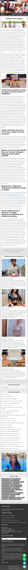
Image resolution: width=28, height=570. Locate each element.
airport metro (5, 480)
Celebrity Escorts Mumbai (6, 528)
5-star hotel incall (6, 478)
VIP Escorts (5, 499)
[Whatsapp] (24, 555)
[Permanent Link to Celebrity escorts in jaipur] (14, 24)
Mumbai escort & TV (15, 494)
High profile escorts (7, 486)
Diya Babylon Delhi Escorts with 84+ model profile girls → (14, 250)
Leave (6, 562)
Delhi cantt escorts (7, 483)
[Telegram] (24, 563)
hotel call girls (17, 486)
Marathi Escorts (19, 492)
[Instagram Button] (20, 14)
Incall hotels (18, 489)
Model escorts (5, 494)
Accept (3, 562)
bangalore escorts (6, 481)
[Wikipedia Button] (26, 14)
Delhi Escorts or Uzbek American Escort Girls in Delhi (12, 531)
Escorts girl (16, 483)
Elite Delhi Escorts (5, 532)
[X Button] (13, 14)
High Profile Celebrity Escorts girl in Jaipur (13, 195)
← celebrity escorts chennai (14, 252)
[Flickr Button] (21, 14)
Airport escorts (16, 478)
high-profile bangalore (16, 485)
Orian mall (12, 496)
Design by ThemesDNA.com (14, 568)
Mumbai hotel (5, 496)
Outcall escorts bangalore (9, 497)
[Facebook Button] (14, 14)
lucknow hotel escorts (7, 492)
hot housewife (15, 488)
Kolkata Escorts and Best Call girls (8, 530)
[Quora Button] (23, 14)
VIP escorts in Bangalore (15, 499)
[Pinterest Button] (16, 14)
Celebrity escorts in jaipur (14, 18)
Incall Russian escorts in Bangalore (8, 515)
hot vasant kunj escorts (8, 489)
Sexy (23, 497)
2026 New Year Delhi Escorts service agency (10, 520)
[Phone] (24, 559)
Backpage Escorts (14, 480)
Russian (19, 497)
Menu (4, 14)
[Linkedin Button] (18, 14)
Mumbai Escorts (5, 527)
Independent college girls (8, 491)
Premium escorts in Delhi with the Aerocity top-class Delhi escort (14, 522)
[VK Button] (25, 14)
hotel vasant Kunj (6, 488)
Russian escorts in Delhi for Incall (8, 517)
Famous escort (5, 485)
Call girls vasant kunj (18, 481)
